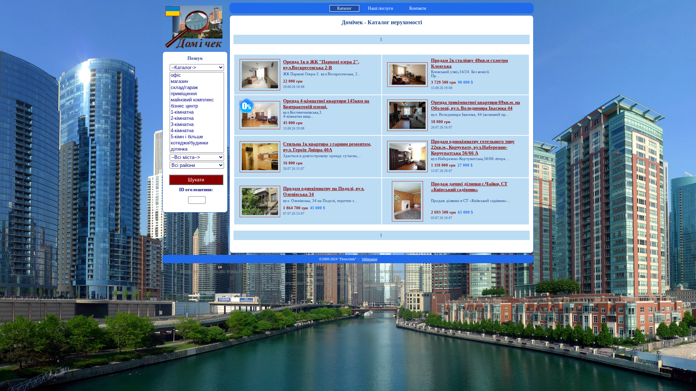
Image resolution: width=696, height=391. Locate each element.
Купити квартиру (193, 271)
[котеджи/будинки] (197, 143)
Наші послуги (380, 8)
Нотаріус (316, 283)
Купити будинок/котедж (244, 271)
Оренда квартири (416, 271)
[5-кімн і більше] (197, 137)
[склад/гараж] (197, 88)
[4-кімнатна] (197, 131)
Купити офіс (216, 271)
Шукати (196, 179)
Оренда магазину (503, 271)
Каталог (344, 8)
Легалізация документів (398, 283)
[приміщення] (197, 94)
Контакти (417, 8)
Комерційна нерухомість (331, 277)
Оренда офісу (440, 271)
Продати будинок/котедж (357, 271)
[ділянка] (197, 149)
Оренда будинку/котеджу (470, 271)
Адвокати (344, 283)
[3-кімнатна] (197, 125)
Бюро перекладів (366, 283)
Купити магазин (275, 271)
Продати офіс (327, 271)
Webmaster (369, 259)
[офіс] (197, 75)
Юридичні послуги (294, 283)
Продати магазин (389, 271)
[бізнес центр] (197, 106)
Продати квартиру (302, 271)
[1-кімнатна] (197, 112)
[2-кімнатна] (197, 118)
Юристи (330, 283)
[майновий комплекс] (197, 100)
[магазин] (197, 82)
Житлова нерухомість (367, 277)
